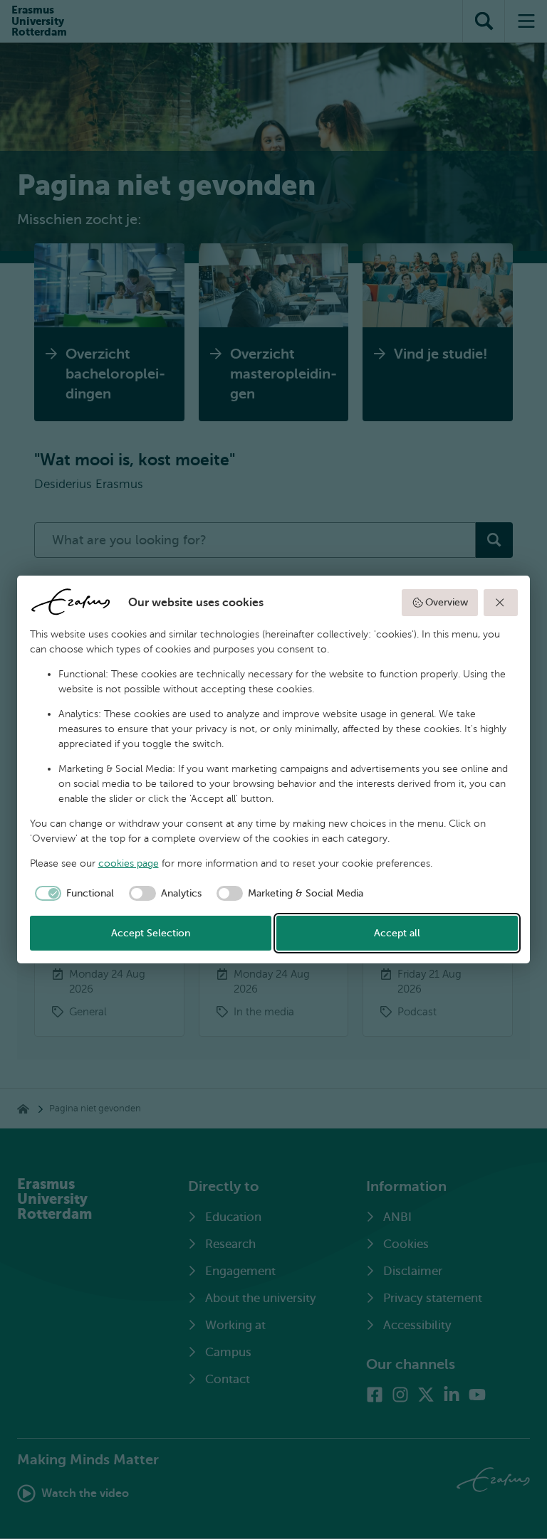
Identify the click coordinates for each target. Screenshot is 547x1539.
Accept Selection (150, 933)
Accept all (397, 933)
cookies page (128, 863)
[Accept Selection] (501, 602)
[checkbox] (72, 893)
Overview (446, 602)
